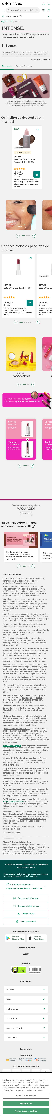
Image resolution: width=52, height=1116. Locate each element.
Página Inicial (7, 21)
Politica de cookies (35, 1090)
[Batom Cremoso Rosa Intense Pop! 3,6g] (18, 266)
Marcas (10, 999)
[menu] (3, 10)
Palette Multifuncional (14, 758)
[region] (26, 1094)
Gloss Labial (8, 710)
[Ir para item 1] (23, 235)
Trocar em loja (28, 914)
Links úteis (11, 1037)
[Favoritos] (48, 3)
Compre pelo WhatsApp (28, 898)
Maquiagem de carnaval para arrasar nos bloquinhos (24, 672)
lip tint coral (8, 773)
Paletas (43, 758)
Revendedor (12, 1018)
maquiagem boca (21, 816)
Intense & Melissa (12, 706)
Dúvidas (10, 989)
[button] (37, 130)
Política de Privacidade (28, 876)
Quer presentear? (28, 921)
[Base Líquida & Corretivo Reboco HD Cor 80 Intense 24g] (26, 138)
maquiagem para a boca (13, 801)
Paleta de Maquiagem (12, 789)
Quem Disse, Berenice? (13, 814)
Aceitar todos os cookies (26, 1111)
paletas (8, 816)
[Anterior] (18, 236)
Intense (6, 731)
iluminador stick (26, 640)
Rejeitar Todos (26, 1103)
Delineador (8, 708)
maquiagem (27, 697)
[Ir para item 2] (26, 235)
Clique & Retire (30, 849)
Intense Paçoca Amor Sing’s (16, 728)
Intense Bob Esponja (12, 745)
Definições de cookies (26, 1096)
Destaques (6, 66)
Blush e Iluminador (28, 708)
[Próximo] (34, 236)
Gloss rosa (27, 799)
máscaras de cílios (38, 816)
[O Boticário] (12, 3)
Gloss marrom (12, 799)
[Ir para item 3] (28, 235)
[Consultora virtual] (43, 10)
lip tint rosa (40, 771)
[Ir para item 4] (29, 235)
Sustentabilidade (14, 1028)
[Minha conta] (43, 3)
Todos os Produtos (24, 66)
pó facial (7, 645)
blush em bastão (32, 638)
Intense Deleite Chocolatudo (17, 779)
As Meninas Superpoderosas (33, 818)
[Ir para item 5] (30, 322)
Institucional (12, 1009)
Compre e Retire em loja (28, 906)
